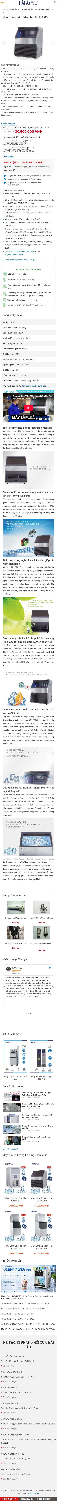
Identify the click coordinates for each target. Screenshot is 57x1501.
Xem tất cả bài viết (10, 1149)
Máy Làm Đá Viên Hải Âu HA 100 (41, 1199)
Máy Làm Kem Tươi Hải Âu (15, 1077)
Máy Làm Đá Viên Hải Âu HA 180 (41, 1247)
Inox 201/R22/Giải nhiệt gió (16, 141)
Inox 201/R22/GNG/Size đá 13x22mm (18, 151)
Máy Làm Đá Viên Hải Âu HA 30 (15, 1199)
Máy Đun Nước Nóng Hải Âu (41, 1077)
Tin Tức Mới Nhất (11, 1261)
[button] (2, 3)
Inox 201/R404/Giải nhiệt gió (17, 148)
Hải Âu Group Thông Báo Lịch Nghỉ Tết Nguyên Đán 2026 (23, 1309)
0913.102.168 (16, 251)
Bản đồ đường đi (9, 1366)
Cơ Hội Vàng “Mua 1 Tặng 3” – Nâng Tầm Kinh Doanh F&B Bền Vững (28, 1324)
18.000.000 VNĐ (15, 1206)
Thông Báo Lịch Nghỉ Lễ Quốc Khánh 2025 (17, 1319)
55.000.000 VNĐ (41, 1253)
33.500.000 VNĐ (41, 1206)
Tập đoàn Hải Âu (33, 1493)
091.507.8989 (28, 251)
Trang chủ (7, 9)
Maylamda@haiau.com (14, 254)
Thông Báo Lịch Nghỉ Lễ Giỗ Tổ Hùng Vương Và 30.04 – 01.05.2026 (27, 1304)
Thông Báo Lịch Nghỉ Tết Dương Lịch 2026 (17, 1314)
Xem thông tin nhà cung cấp (34, 386)
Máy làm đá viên (20, 9)
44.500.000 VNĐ (15, 1253)
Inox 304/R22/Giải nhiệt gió (14, 144)
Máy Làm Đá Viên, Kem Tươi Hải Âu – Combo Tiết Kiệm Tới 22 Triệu (28, 1329)
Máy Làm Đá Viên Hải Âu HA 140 (15, 1247)
